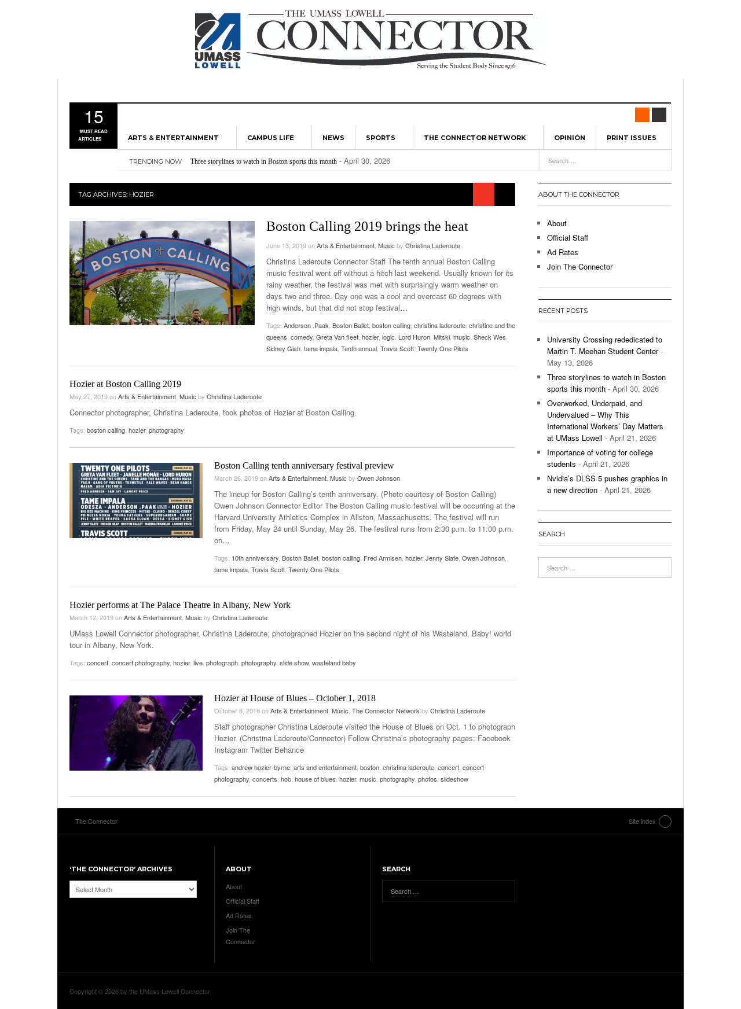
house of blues (315, 778)
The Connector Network (475, 138)
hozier (370, 336)
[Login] (659, 115)
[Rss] (642, 115)
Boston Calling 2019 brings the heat (367, 226)
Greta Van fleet (337, 336)
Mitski (442, 336)
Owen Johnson (378, 478)
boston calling (391, 325)
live (198, 662)
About (557, 223)
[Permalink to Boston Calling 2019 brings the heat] (162, 273)
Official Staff (567, 237)
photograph (222, 662)
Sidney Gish (283, 348)
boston (369, 767)
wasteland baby (334, 662)
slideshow (454, 778)
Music (386, 245)
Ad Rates (562, 251)
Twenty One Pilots (442, 348)
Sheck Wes (490, 336)
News (333, 138)
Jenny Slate (441, 557)
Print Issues (631, 138)
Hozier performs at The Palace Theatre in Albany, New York (180, 605)
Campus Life (270, 138)
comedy (302, 336)
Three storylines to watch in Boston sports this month (263, 161)
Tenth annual (359, 348)
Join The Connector (579, 266)
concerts (264, 778)
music (461, 336)
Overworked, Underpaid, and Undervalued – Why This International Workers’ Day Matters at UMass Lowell (605, 420)
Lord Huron (414, 336)
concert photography (141, 662)
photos (427, 778)
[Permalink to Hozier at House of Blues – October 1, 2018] (136, 733)
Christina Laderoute (432, 245)
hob (286, 778)
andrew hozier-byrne (261, 767)
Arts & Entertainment (173, 138)
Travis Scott (397, 348)
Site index (642, 821)
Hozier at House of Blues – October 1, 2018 (295, 698)
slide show (294, 662)
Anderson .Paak (306, 325)
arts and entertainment (325, 767)
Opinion (569, 138)
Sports (380, 138)
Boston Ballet (350, 325)
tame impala (321, 348)
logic (388, 336)
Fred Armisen (383, 557)
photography (166, 429)
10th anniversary (255, 557)
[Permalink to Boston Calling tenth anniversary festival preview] (136, 500)
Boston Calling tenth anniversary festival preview (304, 465)
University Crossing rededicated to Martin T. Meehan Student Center (604, 345)
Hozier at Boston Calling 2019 (125, 384)
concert (97, 662)
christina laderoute (439, 325)
